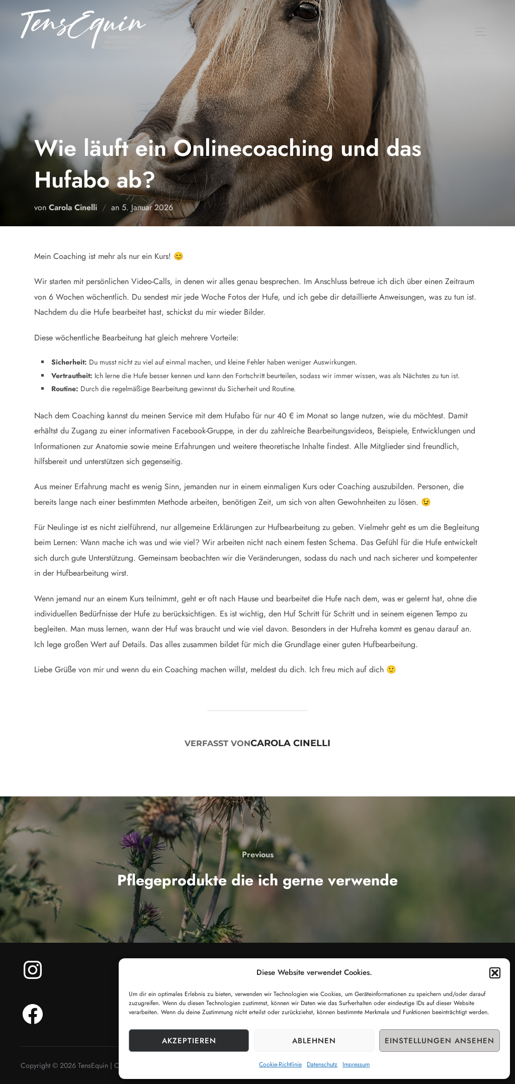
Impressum (356, 1064)
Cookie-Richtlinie (280, 1064)
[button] (495, 973)
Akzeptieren (189, 1040)
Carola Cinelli (73, 207)
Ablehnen (314, 1040)
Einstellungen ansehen (439, 1040)
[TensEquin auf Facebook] (33, 1014)
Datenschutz (322, 1064)
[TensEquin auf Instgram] (33, 970)
